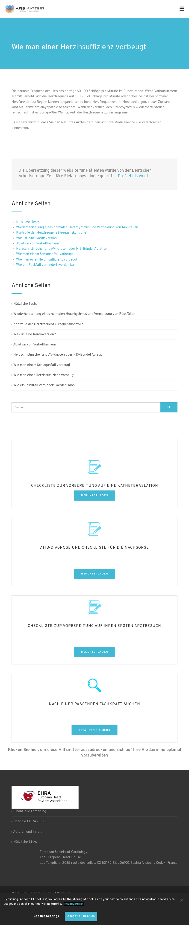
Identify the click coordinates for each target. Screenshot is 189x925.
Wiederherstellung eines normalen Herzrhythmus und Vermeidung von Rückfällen (77, 227)
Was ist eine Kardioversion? (37, 238)
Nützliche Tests (28, 222)
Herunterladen (94, 495)
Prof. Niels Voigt (133, 176)
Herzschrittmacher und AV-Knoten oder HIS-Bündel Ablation (61, 249)
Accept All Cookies (81, 916)
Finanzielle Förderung (29, 811)
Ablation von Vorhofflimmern (37, 243)
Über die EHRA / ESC (29, 821)
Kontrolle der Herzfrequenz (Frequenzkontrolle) (51, 233)
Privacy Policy (74, 904)
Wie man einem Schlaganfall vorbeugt (44, 254)
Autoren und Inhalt (27, 831)
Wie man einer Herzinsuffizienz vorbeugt (46, 260)
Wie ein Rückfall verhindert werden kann (46, 265)
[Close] (182, 900)
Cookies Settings (46, 916)
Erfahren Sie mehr (94, 730)
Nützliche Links (25, 842)
